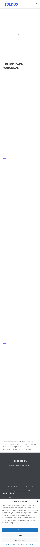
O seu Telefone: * (9, 235)
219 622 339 (11, 487)
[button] (37, 501)
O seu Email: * (8, 225)
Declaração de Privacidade (25, 544)
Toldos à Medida (10, 498)
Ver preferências (20, 540)
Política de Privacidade (19, 266)
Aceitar (20, 530)
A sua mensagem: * (10, 253)
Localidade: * (7, 244)
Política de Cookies (11, 544)
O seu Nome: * (8, 216)
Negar (20, 535)
